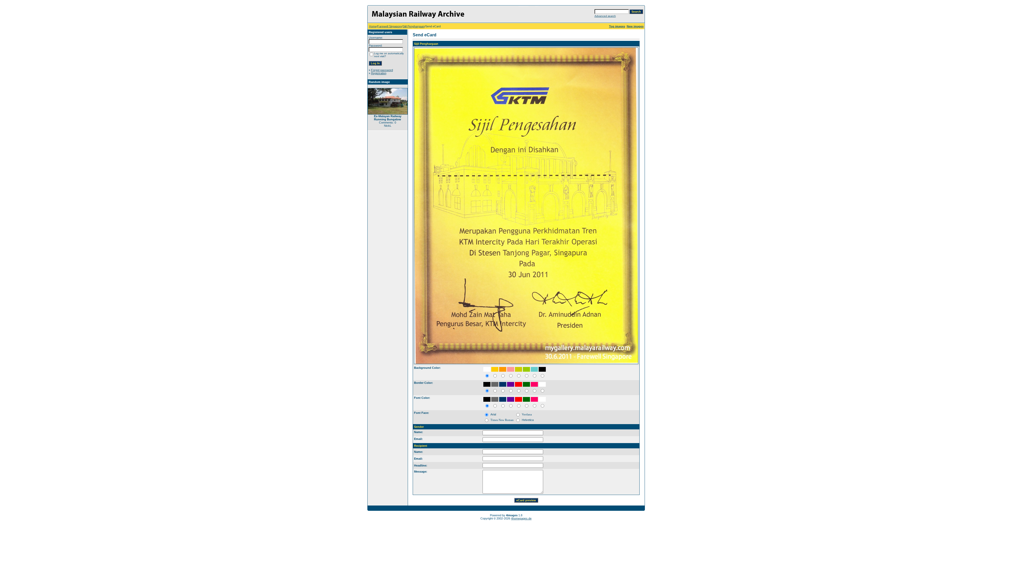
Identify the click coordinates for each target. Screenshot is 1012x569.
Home (373, 26)
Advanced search (605, 15)
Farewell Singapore (389, 26)
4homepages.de (521, 518)
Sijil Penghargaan (414, 26)
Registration (378, 73)
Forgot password (382, 70)
